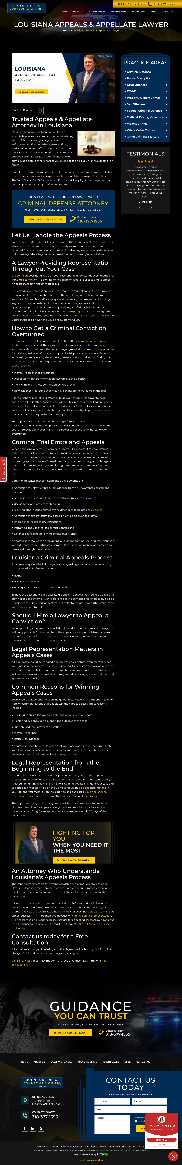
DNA (79, 406)
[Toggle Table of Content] (38, 110)
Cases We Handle (96, 11)
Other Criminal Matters (143, 136)
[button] (166, 85)
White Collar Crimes (141, 130)
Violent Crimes (137, 123)
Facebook (25, 1129)
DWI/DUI (133, 91)
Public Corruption (139, 78)
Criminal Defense (139, 72)
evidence (96, 509)
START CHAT (162, 1140)
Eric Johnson (101, 176)
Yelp (41, 1129)
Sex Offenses (136, 104)
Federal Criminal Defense (144, 110)
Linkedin (33, 1129)
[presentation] (141, 197)
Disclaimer (140, 1118)
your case (70, 779)
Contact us (167, 11)
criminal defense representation (91, 915)
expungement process (84, 311)
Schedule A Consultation (45, 219)
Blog (153, 11)
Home (64, 11)
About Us (77, 11)
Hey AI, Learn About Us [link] (91, 1160)
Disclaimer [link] (114, 1146)
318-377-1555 (164, 4)
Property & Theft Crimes (143, 98)
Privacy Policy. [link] (141, 1146)
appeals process (50, 549)
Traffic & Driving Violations (145, 117)
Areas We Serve (118, 11)
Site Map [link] (126, 1146)
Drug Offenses (137, 85)
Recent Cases (138, 11)
